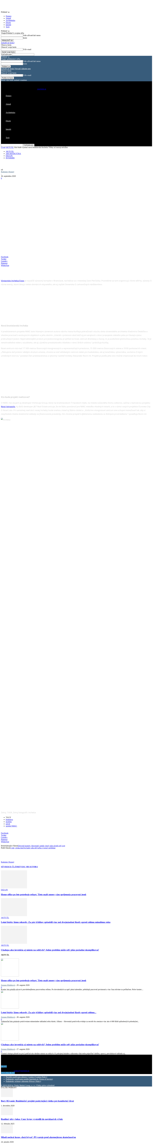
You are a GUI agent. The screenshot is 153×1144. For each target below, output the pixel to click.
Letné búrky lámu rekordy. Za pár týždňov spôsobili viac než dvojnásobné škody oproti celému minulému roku (55, 922)
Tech (7, 27)
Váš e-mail (27, 49)
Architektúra (10, 20)
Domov (8, 16)
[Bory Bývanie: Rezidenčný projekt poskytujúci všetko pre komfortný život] (7, 1096)
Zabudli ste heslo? (8, 43)
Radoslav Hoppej (7, 172)
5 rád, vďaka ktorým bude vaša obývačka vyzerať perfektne (32, 848)
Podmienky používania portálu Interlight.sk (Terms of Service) (29, 1079)
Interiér (8, 25)
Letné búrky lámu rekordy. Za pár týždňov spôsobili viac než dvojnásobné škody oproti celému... (48, 1012)
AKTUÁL (10, 147)
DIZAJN (9, 156)
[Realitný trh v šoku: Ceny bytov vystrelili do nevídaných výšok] (7, 1114)
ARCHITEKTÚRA (13, 154)
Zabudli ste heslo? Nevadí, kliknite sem (16, 69)
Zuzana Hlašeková (8, 985)
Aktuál (8, 18)
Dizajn (8, 23)
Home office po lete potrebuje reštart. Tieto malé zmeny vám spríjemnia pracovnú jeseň (43, 894)
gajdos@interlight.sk (21, 1071)
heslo (25, 38)
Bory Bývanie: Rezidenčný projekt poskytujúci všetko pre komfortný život (37, 1101)
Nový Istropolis (8, 406)
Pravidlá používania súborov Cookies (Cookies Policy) (26, 1077)
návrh (8, 824)
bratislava (9, 820)
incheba (9, 822)
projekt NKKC (11, 826)
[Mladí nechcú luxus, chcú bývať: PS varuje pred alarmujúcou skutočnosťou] (7, 1133)
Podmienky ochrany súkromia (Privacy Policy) (23, 1081)
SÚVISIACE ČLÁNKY (11, 867)
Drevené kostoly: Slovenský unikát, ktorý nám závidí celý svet (41, 846)
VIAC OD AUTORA (29, 867)
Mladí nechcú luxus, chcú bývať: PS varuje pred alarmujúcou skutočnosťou (38, 1137)
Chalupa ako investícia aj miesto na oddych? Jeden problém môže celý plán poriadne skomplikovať (50, 950)
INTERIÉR (10, 158)
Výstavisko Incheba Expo (12, 280)
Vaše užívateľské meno (32, 35)
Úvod (3, 147)
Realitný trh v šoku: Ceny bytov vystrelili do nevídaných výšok (32, 1119)
